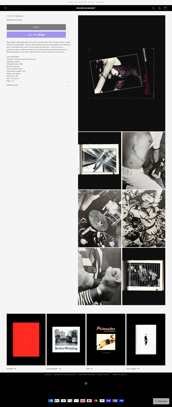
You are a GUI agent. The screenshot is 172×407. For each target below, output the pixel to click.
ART (88, 368)
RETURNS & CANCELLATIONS (65, 374)
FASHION (10, 368)
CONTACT (48, 374)
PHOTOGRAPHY (52, 368)
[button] (6, 8)
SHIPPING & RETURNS (86, 374)
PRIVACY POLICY (103, 374)
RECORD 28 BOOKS (89, 405)
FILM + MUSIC (131, 368)
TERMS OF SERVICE (119, 374)
